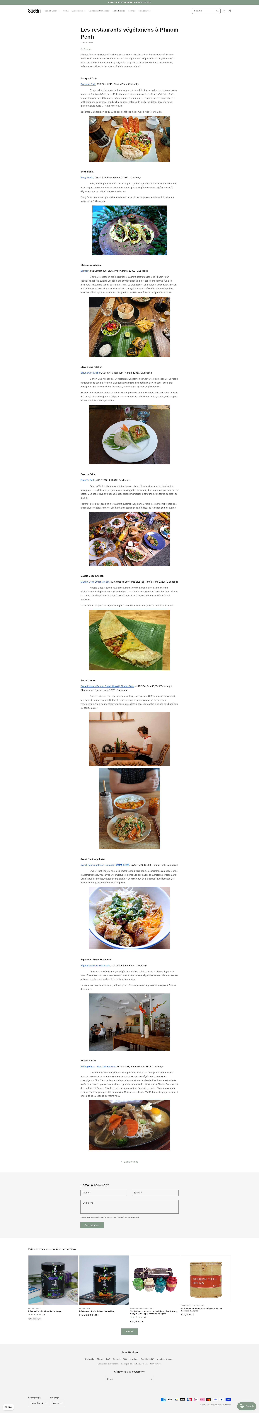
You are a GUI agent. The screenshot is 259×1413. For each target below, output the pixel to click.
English (55, 1403)
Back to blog (131, 1161)
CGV (125, 1359)
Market (100, 1359)
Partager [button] (88, 49)
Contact (116, 1359)
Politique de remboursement (134, 1364)
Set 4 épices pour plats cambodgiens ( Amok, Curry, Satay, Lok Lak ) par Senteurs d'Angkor (154, 1312)
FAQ (108, 1359)
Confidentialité (147, 1359)
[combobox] (206, 11)
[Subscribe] (151, 1379)
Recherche (89, 1359)
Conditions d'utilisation (108, 1364)
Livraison (134, 1359)
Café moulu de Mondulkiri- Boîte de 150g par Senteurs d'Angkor (201, 1309)
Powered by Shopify (223, 1404)
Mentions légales (165, 1359)
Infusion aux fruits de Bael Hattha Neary (97, 1311)
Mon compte (155, 1364)
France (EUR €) (36, 1403)
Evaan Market (211, 1404)
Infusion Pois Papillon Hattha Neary (44, 1311)
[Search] (217, 11)
